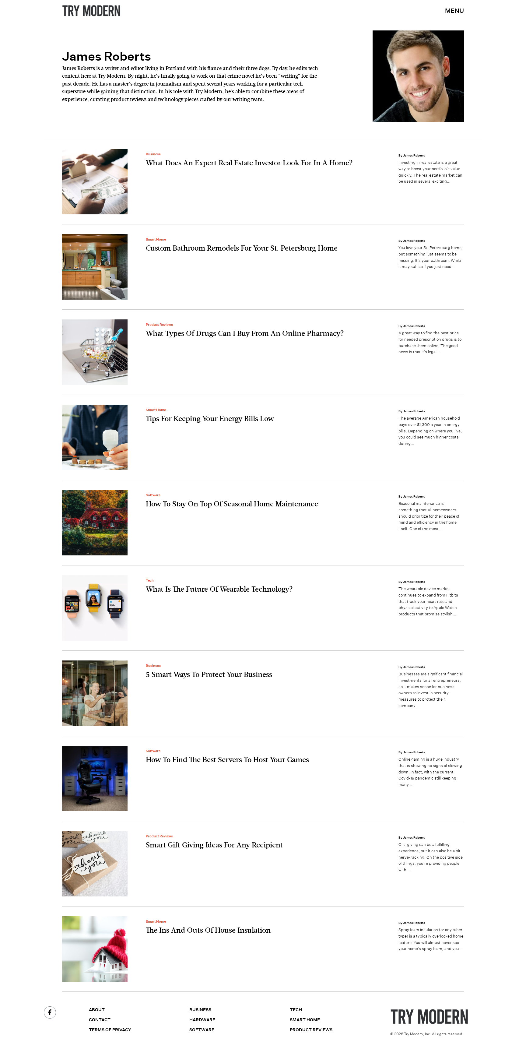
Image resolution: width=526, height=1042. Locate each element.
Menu (454, 10)
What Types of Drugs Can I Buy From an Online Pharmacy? (245, 333)
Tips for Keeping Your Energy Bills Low (210, 419)
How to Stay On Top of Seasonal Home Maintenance (232, 504)
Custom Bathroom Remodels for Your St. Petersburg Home (242, 248)
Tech (150, 580)
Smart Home (156, 239)
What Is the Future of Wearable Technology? (219, 589)
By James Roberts (411, 155)
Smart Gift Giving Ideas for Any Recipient (214, 845)
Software (153, 495)
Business (153, 154)
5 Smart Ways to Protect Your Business (209, 674)
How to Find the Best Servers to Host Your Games (227, 760)
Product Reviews (159, 324)
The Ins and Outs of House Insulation (208, 930)
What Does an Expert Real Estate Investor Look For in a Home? (249, 163)
